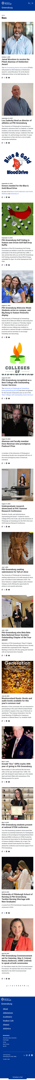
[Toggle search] (29, 3)
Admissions (8, 1013)
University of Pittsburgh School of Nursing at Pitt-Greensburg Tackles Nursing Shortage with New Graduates (17, 898)
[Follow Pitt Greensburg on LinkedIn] (32, 1055)
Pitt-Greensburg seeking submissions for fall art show (15, 570)
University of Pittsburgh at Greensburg (16, 388)
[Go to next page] (27, 985)
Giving (4, 1042)
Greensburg (7, 7)
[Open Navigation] (32, 3)
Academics (7, 1017)
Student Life (8, 1021)
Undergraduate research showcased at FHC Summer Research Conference (14, 508)
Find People (6, 1040)
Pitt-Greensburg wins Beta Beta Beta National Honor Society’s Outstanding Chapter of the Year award (16, 636)
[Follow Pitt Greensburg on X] (24, 1055)
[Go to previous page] (8, 985)
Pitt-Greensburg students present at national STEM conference (17, 826)
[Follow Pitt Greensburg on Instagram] (27, 1055)
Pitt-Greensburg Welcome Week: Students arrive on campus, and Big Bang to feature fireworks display (17, 311)
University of (15, 194)
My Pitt (4, 1046)
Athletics (7, 1029)
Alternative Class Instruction (9, 1038)
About (5, 1009)
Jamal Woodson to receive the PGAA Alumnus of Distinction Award (15, 62)
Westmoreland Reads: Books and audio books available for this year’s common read (17, 701)
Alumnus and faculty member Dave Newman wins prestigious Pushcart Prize (16, 444)
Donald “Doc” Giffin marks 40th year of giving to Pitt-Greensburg (17, 765)
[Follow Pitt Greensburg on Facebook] (29, 1055)
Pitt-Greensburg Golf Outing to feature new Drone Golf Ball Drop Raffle (17, 242)
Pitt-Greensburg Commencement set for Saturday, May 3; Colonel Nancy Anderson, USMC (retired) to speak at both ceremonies (17, 959)
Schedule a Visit (18, 1077)
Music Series (6, 1044)
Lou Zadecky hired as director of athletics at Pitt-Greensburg (17, 121)
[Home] (17, 4)
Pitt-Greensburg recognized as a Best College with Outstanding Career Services (16, 382)
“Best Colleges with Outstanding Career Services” (17, 395)
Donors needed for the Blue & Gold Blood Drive (15, 186)
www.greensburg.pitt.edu (10, 390)
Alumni (6, 1025)
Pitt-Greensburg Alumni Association (15, 67)
